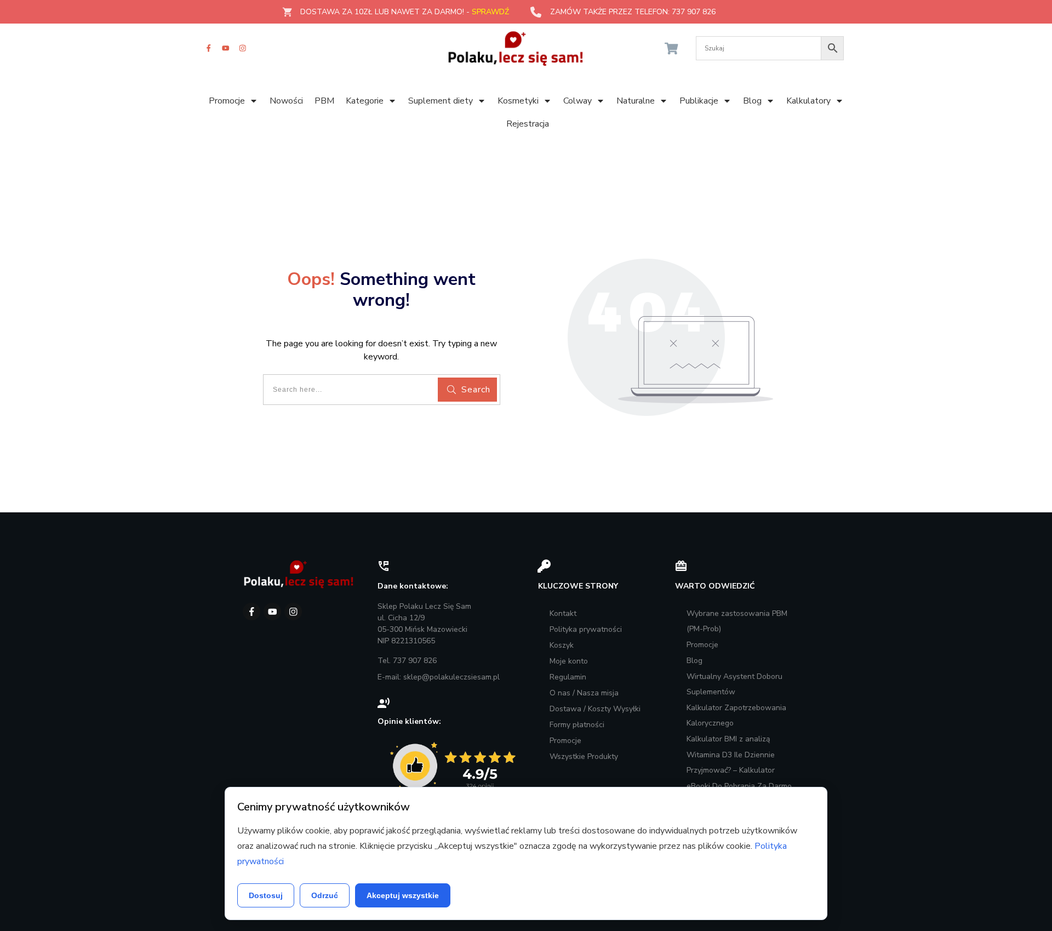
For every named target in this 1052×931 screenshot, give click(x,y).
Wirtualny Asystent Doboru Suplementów (734, 684)
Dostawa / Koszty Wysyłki (595, 709)
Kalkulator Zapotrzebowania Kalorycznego (736, 715)
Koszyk (562, 645)
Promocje (565, 740)
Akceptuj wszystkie (403, 895)
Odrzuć (324, 895)
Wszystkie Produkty (584, 756)
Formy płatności (577, 724)
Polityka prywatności (586, 629)
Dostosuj (266, 895)
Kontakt (563, 613)
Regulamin (568, 677)
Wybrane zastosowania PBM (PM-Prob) (737, 621)
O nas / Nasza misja (584, 693)
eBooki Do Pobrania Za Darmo (739, 786)
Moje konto (569, 661)
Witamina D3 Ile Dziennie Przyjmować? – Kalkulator (731, 762)
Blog (694, 660)
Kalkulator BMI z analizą (728, 739)
